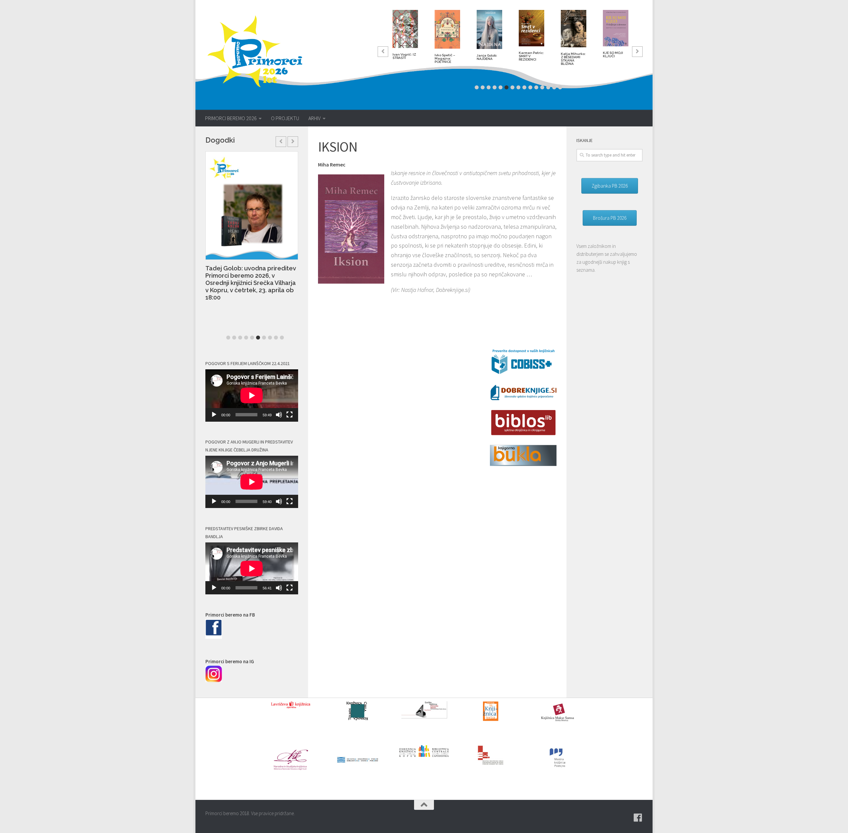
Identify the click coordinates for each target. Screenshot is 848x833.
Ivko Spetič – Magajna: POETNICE (445, 58)
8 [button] (518, 87)
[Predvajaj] (214, 414)
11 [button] (536, 87)
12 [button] (542, 87)
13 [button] (548, 87)
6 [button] (506, 87)
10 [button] (530, 87)
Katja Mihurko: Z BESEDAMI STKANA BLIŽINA (573, 59)
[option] (405, 37)
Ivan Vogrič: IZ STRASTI (404, 56)
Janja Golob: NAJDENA (487, 57)
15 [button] (560, 87)
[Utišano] (279, 414)
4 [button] (495, 87)
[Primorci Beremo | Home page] (259, 51)
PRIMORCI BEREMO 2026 (231, 118)
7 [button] (512, 87)
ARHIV (314, 118)
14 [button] (554, 87)
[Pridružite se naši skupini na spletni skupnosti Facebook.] (638, 817)
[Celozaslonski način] (289, 414)
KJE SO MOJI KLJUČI (613, 54)
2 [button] (483, 87)
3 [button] (489, 87)
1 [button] (477, 87)
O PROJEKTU (285, 118)
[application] (251, 395)
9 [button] (524, 87)
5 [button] (501, 87)
